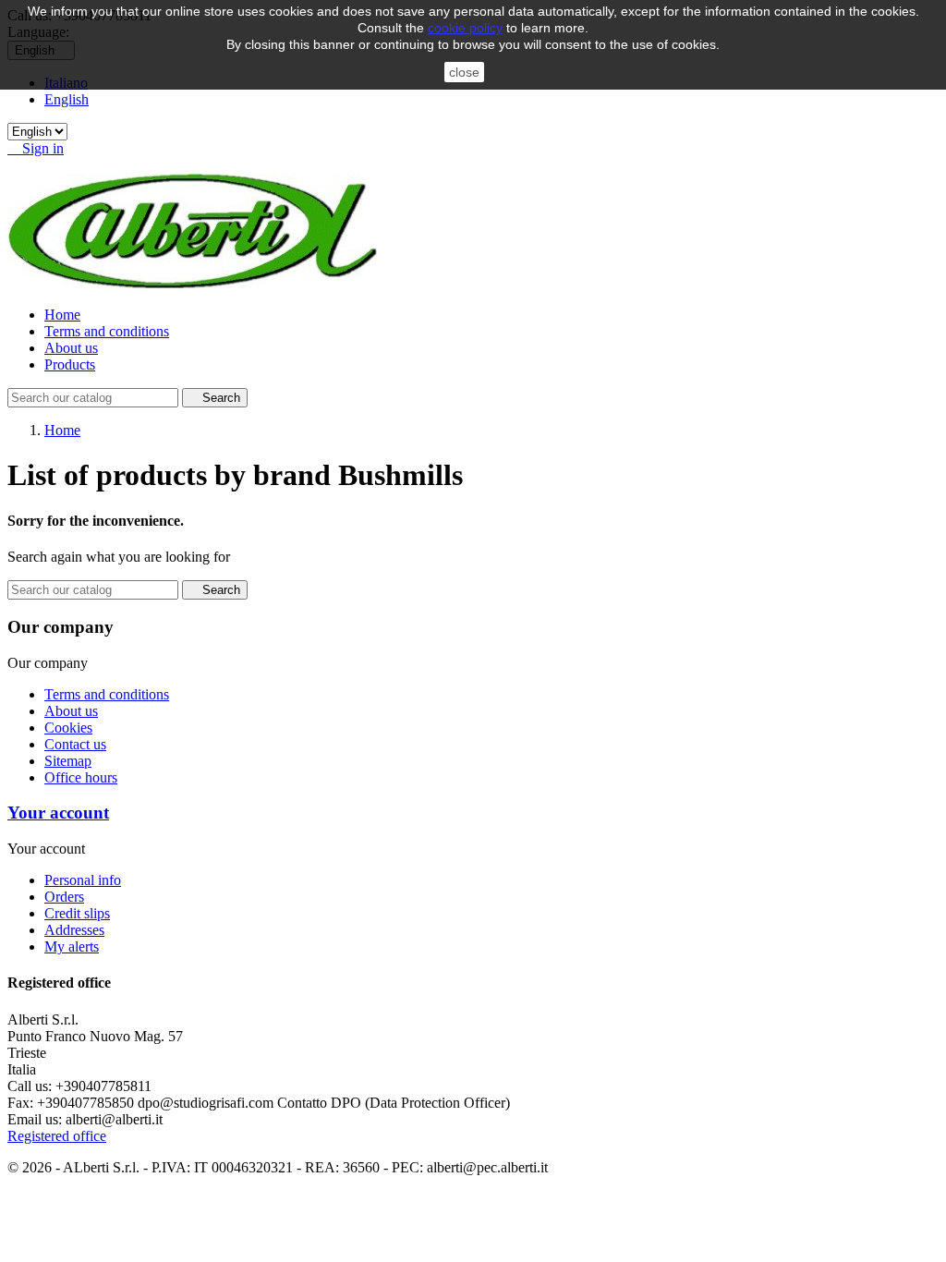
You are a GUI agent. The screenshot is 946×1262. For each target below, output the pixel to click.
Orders (64, 896)
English (66, 99)
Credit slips (77, 913)
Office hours (80, 777)
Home (62, 314)
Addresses (74, 930)
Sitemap (67, 761)
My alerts (71, 946)
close (464, 72)
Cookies (68, 727)
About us (71, 348)
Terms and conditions (106, 331)
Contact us (75, 744)
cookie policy (465, 27)
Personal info (82, 880)
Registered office (56, 1136)
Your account (58, 812)
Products (69, 364)
